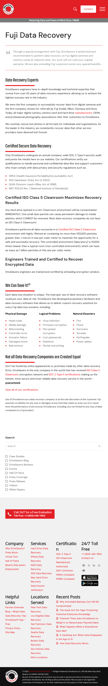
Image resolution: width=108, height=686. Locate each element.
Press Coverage (18, 477)
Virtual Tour (11, 556)
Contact (88, 9)
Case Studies (16, 456)
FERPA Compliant (65, 579)
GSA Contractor (64, 570)
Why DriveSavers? (15, 548)
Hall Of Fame (16, 473)
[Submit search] (99, 446)
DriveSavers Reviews (21, 464)
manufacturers (83, 113)
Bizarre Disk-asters (15, 565)
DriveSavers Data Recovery (40, 671)
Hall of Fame (12, 560)
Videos (13, 485)
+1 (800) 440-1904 (91, 554)
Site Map (10, 632)
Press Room (11, 552)
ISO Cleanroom (64, 558)
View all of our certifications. (22, 389)
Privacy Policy (12, 628)
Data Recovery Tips (15, 615)
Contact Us (87, 558)
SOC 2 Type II (63, 554)
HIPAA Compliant (65, 574)
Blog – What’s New (15, 611)
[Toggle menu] (102, 9)
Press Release (17, 481)
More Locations (39, 657)
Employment (12, 569)
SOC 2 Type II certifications (64, 374)
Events (13, 469)
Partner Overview (14, 607)
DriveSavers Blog (19, 460)
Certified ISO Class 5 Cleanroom (77, 229)
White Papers (17, 489)
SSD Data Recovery (41, 573)
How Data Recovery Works (74, 643)
